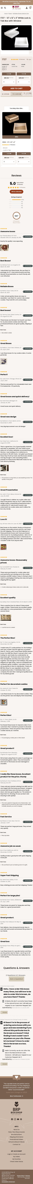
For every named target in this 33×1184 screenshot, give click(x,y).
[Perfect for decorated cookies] (3, 702)
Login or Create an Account (16, 1154)
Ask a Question (16, 979)
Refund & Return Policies (16, 1142)
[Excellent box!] (4, 468)
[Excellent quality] (5, 618)
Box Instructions (16, 1134)
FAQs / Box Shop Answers (16, 1132)
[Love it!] (3, 547)
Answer (5, 1012)
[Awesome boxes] (4, 248)
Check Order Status (16, 1161)
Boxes (10, 13)
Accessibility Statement (8, 1181)
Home (6, 13)
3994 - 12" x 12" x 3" (8, 142)
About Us (16, 1129)
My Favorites (16, 1159)
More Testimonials (15, 1096)
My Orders (16, 1156)
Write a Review (16, 192)
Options (28, 1175)
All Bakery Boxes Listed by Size (21, 13)
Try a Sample (15, 94)
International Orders (16, 1139)
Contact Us (16, 1144)
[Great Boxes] (3, 361)
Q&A (30, 59)
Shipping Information (16, 1137)
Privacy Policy (20, 1175)
